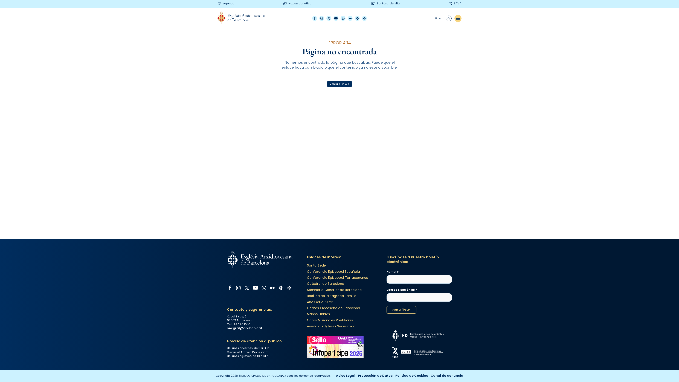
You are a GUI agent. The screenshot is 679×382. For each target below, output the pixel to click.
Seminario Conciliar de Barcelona (334, 290)
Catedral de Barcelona (325, 283)
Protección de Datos (375, 375)
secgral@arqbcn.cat (244, 328)
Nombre (393, 272)
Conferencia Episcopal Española (333, 271)
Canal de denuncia (447, 375)
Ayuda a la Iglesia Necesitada (331, 326)
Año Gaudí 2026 (320, 302)
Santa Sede (316, 265)
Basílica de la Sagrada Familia (331, 296)
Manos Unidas (318, 314)
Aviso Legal (345, 375)
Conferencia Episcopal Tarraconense (337, 277)
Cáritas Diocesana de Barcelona (333, 308)
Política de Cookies (411, 375)
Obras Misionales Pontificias (330, 320)
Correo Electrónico (402, 290)
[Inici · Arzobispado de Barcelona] (244, 18)
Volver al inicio (339, 84)
